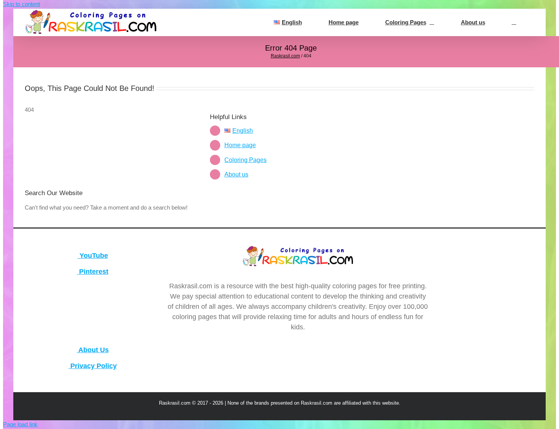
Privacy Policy (92, 366)
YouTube (93, 255)
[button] (514, 22)
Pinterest (92, 271)
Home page (240, 145)
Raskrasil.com (285, 56)
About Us (93, 350)
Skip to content (21, 4)
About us (236, 174)
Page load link (20, 424)
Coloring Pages (245, 160)
